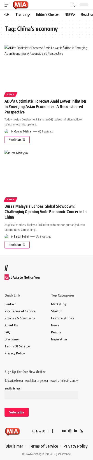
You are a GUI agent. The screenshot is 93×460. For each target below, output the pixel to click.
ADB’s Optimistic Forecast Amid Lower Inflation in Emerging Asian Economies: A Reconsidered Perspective (45, 106)
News (10, 94)
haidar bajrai (21, 236)
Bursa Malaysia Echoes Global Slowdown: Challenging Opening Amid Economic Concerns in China (45, 211)
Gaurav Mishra (22, 131)
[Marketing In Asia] (20, 4)
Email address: (13, 388)
